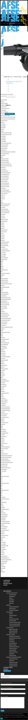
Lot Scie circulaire (4, 413)
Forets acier (3, 124)
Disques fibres (3, 110)
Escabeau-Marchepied (5, 287)
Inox (1, 479)
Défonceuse (3, 351)
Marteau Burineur (4, 221)
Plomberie (3, 311)
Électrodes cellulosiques (5, 460)
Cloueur (2, 396)
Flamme (2, 564)
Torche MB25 (3, 137)
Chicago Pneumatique (5, 212)
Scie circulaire (3, 379)
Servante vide (3, 325)
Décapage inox (3, 150)
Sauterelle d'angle (4, 269)
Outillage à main (4, 259)
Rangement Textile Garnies (6, 318)
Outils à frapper (4, 306)
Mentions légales (7, 583)
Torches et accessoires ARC (6, 132)
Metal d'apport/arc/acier (5, 203)
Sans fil (2, 389)
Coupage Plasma (4, 148)
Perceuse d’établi (4, 181)
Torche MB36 (3, 139)
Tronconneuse (3, 231)
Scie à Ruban (3, 429)
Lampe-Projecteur (4, 399)
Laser (2, 264)
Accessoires (3, 214)
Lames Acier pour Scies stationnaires (8, 117)
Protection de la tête (4, 158)
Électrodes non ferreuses (5, 467)
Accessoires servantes (5, 273)
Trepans (2, 131)
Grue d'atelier (3, 255)
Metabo (2, 445)
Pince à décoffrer (4, 308)
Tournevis (2, 328)
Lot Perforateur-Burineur (5, 356)
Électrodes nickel (4, 465)
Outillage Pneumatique (5, 210)
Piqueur (2, 372)
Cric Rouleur (3, 252)
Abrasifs (2, 101)
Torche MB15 (3, 136)
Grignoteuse (3, 354)
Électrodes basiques (5, 458)
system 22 (3, 196)
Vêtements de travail (5, 160)
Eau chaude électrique (5, 174)
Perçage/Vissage (4, 120)
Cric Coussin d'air (4, 249)
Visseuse (2, 238)
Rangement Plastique (5, 314)
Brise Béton (3, 340)
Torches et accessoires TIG (6, 143)
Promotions (3, 497)
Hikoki (2, 334)
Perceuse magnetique (5, 183)
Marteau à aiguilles (4, 219)
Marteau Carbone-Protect (6, 297)
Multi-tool (2, 367)
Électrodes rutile (4, 469)
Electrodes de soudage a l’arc (6, 455)
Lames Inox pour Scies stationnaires (8, 118)
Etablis (2, 288)
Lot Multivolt (3, 405)
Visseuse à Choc (4, 443)
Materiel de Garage (4, 243)
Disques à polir (4, 106)
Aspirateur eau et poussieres (6, 165)
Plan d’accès (6, 581)
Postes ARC (3, 566)
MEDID (2, 261)
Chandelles (3, 247)
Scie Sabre (3, 382)
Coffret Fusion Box (4, 281)
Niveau (2, 268)
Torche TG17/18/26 (4, 144)
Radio (2, 427)
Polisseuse (3, 373)
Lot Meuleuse (3, 403)
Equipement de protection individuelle (8, 151)
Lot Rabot (3, 412)
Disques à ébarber (4, 103)
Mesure (2, 266)
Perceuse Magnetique (5, 184)
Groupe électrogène (4, 170)
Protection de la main (5, 498)
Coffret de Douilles (4, 278)
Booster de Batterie (4, 245)
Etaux (2, 290)
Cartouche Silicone (4, 111)
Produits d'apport (4, 453)
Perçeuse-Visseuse (4, 368)
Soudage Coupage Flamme (6, 559)
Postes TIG (3, 571)
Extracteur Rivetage (4, 292)
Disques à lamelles (4, 104)
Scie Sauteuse (3, 384)
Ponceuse (3, 226)
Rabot (2, 377)
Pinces (2, 309)
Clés (1, 276)
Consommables (4, 99)
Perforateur (3, 370)
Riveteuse (2, 228)
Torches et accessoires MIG (6, 134)
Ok (1, 718)
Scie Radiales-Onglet (5, 380)
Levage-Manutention (5, 294)
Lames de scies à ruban (5, 115)
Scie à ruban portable (5, 190)
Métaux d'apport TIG (5, 205)
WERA (2, 330)
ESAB (2, 504)
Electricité (2, 285)
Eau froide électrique (5, 176)
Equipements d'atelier (5, 162)
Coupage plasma (4, 561)
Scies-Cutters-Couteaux (5, 320)
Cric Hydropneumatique (5, 250)
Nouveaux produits (4, 209)
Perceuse (2, 224)
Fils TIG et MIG (3, 471)
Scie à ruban (3, 188)
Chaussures (3, 155)
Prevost (2, 233)
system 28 (3, 198)
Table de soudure (4, 193)
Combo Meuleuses (4, 344)
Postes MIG (3, 568)
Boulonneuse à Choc (5, 339)
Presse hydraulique (4, 257)
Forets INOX (3, 127)
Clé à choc (3, 216)
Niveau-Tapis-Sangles (5, 304)
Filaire (2, 335)
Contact (5, 585)
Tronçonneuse (3, 386)
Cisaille (2, 394)
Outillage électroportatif (5, 332)
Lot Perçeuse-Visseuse (5, 406)
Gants (2, 157)
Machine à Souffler (4, 360)
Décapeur (2, 349)
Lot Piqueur (3, 358)
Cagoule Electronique (5, 153)
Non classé (3, 207)
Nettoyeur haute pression (6, 172)
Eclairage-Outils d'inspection (6, 283)
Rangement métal (4, 313)
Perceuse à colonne (4, 179)
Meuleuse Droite (4, 365)
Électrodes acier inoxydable (6, 457)
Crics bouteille (3, 254)
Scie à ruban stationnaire (5, 191)
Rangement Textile (4, 316)
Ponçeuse (3, 375)
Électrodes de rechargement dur (7, 462)
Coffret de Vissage (4, 280)
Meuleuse (2, 222)
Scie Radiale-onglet (4, 432)
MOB (2, 271)
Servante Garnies (4, 323)
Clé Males (2, 275)
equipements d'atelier (5, 242)
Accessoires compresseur (6, 163)
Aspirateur (3, 337)
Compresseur (3, 169)
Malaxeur (2, 361)
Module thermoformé (5, 302)
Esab (2, 570)
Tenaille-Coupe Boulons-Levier (7, 327)
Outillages (3, 240)
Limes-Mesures (4, 295)
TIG (1, 474)
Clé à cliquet (3, 217)
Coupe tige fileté (4, 347)
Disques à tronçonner (5, 108)
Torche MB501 (3, 141)
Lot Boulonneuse (4, 401)
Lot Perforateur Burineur (5, 408)
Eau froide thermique (5, 177)
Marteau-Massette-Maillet (6, 299)
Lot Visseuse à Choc (5, 417)
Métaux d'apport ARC (5, 476)
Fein (1, 200)
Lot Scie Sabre (3, 415)
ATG (1, 500)
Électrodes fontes (4, 464)
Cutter (2, 262)
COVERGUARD (3, 502)
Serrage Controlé (4, 229)
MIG (1, 472)
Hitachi (2, 202)
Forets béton (3, 125)
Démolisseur (3, 353)
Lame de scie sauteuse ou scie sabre (8, 113)
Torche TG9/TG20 (4, 146)
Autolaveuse (3, 167)
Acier (2, 478)
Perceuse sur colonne (5, 186)
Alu (1, 486)
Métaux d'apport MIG (5, 483)
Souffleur (2, 438)
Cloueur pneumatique (5, 342)
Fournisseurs (6, 580)
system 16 (3, 195)
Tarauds (2, 129)
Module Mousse (4, 301)
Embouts (2, 122)
